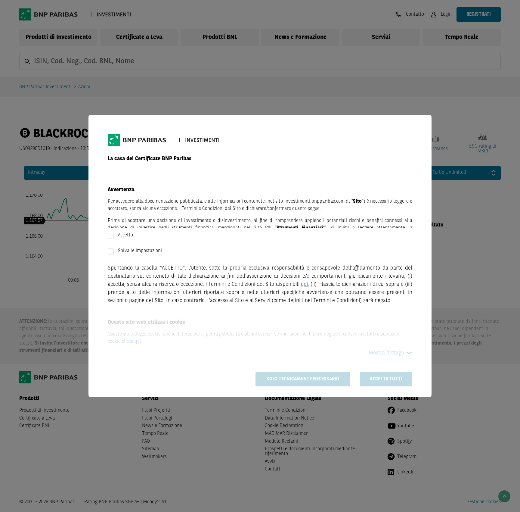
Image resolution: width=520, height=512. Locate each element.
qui (304, 284)
